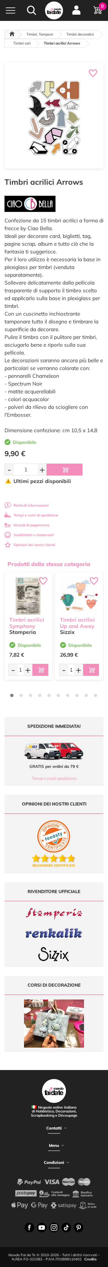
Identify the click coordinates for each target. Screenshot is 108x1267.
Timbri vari (22, 43)
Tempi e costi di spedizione (36, 515)
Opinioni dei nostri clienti (34, 544)
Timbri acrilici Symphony (26, 623)
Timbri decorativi (80, 34)
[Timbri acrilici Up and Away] (79, 596)
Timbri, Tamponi (39, 34)
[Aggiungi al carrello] (64, 470)
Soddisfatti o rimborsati (34, 535)
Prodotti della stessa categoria (49, 564)
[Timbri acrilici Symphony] (28, 596)
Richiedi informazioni (31, 505)
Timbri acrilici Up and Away (77, 623)
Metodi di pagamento (32, 525)
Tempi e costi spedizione (54, 778)
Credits (90, 1259)
